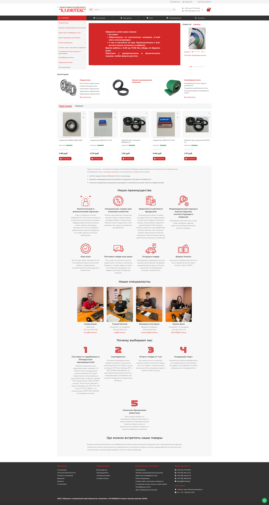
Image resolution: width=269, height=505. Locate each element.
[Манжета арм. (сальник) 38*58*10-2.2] (134, 124)
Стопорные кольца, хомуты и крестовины (69, 52)
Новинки (79, 106)
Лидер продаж (65, 106)
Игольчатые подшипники (90, 83)
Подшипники (64, 23)
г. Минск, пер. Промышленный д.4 (189, 489)
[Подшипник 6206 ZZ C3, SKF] (166, 124)
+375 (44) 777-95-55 (192, 8)
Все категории (85, 97)
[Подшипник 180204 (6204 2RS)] (72, 124)
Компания (62, 466)
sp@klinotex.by (119, 332)
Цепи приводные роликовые (69, 37)
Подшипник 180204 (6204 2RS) (70, 140)
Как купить (127, 18)
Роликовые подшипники (89, 89)
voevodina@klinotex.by (149, 332)
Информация (102, 466)
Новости (187, 51)
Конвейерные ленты (66, 57)
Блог (151, 18)
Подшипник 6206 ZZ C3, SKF (164, 140)
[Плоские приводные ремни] (197, 38)
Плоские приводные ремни (195, 55)
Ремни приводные (65, 42)
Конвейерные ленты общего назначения (195, 84)
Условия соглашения (65, 475)
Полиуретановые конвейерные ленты (196, 92)
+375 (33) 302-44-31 (192, 11)
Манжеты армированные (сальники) (72, 28)
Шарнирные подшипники (90, 94)
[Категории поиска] (91, 9)
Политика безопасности (66, 473)
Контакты (201, 18)
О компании (100, 18)
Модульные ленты (65, 62)
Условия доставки (103, 475)
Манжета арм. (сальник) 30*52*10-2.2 (197, 141)
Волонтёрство (101, 470)
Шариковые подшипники (90, 91)
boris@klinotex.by (90, 332)
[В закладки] (83, 113)
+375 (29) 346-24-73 (184, 475)
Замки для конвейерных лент (70, 33)
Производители (175, 18)
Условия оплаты (102, 478)
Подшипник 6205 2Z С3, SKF (101, 140)
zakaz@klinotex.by (183, 481)
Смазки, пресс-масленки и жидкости (72, 47)
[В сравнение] (83, 117)
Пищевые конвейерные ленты (196, 88)
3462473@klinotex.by (178, 332)
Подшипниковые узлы (88, 86)
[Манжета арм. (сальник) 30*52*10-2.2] (197, 124)
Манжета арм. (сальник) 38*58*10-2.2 (131, 141)
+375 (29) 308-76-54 (184, 478)
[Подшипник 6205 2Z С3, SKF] (103, 124)
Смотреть (196, 24)
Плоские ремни (64, 67)
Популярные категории (147, 466)
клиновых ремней (110, 172)
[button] (183, 46)
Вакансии (61, 478)
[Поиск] (174, 9)
